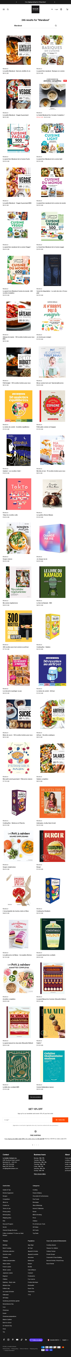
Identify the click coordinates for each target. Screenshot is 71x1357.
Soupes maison (7, 559)
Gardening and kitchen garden (11, 1301)
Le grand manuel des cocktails (46, 955)
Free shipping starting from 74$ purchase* (35, 2)
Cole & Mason (32, 1270)
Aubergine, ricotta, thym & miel (46, 823)
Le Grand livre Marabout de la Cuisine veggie (50, 247)
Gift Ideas (35, 1227)
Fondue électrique (33, 1282)
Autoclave (31, 1257)
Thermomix (31, 1291)
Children (35, 1221)
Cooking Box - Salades (43, 647)
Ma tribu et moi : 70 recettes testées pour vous (51, 471)
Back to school (7, 1322)
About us (5, 1202)
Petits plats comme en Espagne (46, 427)
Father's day (6, 1288)
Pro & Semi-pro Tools (39, 1224)
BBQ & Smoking (37, 1214)
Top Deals (35, 1233)
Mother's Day (6, 1285)
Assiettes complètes (9, 999)
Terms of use (6, 1208)
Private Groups (50, 1254)
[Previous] (16, 2)
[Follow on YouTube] (17, 1339)
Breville (30, 1267)
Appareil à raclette (33, 1254)
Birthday (5, 1245)
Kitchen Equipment (8, 1193)
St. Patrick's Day (7, 1325)
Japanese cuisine (8, 1273)
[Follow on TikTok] (21, 1339)
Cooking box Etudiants (43, 911)
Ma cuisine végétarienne (10, 603)
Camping (5, 1257)
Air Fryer (30, 1248)
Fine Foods (36, 1199)
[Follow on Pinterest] (13, 1339)
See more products (35, 1097)
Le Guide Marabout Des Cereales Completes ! (51, 115)
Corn (4, 1307)
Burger (39, 867)
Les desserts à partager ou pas (12, 691)
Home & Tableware (38, 1208)
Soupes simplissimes (9, 867)
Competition (6, 1199)
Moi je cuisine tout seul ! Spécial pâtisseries (50, 383)
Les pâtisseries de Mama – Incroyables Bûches (17, 955)
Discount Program (8, 1224)
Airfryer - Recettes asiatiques (46, 735)
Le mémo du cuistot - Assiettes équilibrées (16, 427)
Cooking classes (51, 1245)
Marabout (5, 68)
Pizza (34, 1218)
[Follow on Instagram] (8, 1339)
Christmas (6, 1310)
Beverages (36, 1202)
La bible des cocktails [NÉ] (11, 1087)
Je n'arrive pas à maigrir (44, 337)
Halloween (6, 1294)
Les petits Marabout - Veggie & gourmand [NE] (17, 203)
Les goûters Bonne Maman (45, 515)
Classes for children (52, 1248)
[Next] (54, 2)
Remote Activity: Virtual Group (55, 1260)
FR (52, 9)
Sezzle (5, 1227)
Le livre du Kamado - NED (44, 603)
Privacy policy (6, 1211)
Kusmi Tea (31, 1288)
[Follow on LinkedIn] (26, 1339)
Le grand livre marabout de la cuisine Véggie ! (17, 247)
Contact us (6, 1205)
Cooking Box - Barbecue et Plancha (14, 823)
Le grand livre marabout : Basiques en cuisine (51, 71)
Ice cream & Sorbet (8, 1291)
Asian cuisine (6, 1263)
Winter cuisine (7, 1270)
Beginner (5, 1276)
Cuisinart (30, 1273)
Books (34, 1211)
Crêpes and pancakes (9, 1260)
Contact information (9, 1350)
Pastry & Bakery (37, 1193)
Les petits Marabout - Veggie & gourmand (15, 115)
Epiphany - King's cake (9, 1282)
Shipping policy (7, 1218)
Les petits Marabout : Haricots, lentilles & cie (16, 71)
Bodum (30, 1263)
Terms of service (24, 1348)
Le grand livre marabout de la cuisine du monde (51, 203)
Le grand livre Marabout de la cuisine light (49, 159)
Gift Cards (36, 1230)
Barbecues (31, 1260)
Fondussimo (31, 1276)
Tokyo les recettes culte (10, 515)
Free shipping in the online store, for (24, 1139)
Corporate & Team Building (54, 1257)
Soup (4, 1329)
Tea (4, 1332)
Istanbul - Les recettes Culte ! (12, 471)
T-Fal (29, 1294)
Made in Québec (7, 1319)
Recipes (5, 1196)
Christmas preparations (9, 1316)
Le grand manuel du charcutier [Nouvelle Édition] (18, 1043)
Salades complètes (42, 779)
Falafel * (39, 1043)
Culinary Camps (50, 1251)
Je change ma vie (42, 559)
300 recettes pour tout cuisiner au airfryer (16, 647)
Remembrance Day (8, 1304)
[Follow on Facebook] (4, 1339)
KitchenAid (31, 1285)
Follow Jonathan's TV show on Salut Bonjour (13, 1234)
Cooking (35, 1190)
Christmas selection (8, 1251)
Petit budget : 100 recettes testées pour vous (17, 383)
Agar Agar (31, 1245)
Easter (4, 1313)
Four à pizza (31, 1279)
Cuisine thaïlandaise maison (45, 1087)
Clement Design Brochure (10, 1230)
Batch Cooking (7, 1248)
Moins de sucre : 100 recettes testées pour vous (18, 735)
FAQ (4, 1221)
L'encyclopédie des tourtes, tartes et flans (16, 911)
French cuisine (7, 1267)
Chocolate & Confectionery (40, 1196)
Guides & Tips (7, 1190)
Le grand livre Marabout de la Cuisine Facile (16, 159)
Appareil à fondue (33, 1251)
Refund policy (6, 1214)
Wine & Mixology (37, 1205)
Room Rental (50, 1263)
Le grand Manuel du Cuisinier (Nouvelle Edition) (51, 999)
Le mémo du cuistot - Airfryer (46, 691)
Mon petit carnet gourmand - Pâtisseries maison (17, 779)
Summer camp (7, 1254)
